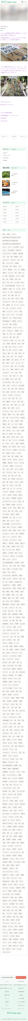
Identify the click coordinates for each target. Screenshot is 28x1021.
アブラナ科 (10, 794)
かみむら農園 (21, 385)
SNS (20, 607)
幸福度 (13, 791)
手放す (15, 810)
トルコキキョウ (6, 372)
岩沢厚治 (15, 807)
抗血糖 (7, 865)
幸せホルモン (21, 388)
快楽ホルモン (5, 810)
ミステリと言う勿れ (6, 382)
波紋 (21, 456)
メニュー (9, 247)
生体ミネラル (22, 710)
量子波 (13, 408)
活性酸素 (16, 331)
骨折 (16, 475)
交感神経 (20, 897)
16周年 (4, 559)
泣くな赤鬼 (13, 604)
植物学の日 (5, 446)
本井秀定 (11, 279)
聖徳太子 (21, 926)
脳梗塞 (14, 530)
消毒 (8, 256)
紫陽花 (8, 569)
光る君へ (12, 514)
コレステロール (6, 533)
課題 (3, 350)
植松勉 (13, 830)
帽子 (16, 273)
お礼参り (8, 652)
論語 (17, 691)
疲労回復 (15, 929)
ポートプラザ (15, 630)
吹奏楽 (4, 527)
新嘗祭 (12, 369)
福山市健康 (5, 781)
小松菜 (4, 405)
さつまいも (20, 849)
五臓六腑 (13, 546)
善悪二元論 (9, 630)
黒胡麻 (20, 614)
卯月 (13, 549)
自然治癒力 (15, 701)
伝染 (20, 833)
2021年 (17, 213)
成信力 (4, 701)
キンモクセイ (5, 492)
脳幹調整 (16, 256)
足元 (19, 923)
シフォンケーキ (17, 395)
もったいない (19, 488)
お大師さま (9, 640)
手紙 (13, 382)
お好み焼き (21, 929)
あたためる (12, 888)
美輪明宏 (4, 807)
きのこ (13, 314)
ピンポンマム (13, 633)
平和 (23, 340)
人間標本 (14, 849)
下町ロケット (19, 830)
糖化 (18, 566)
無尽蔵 (20, 891)
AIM (16, 611)
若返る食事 (11, 675)
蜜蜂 (3, 314)
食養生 (14, 588)
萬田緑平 (15, 942)
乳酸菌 (11, 646)
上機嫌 (10, 939)
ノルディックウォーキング (8, 871)
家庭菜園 (4, 884)
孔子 (22, 546)
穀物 (13, 620)
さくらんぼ (21, 463)
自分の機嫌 (12, 904)
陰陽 (9, 353)
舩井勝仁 (23, 269)
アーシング (15, 440)
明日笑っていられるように (8, 823)
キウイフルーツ (6, 633)
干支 (14, 334)
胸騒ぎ (16, 801)
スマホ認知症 (10, 553)
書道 (9, 456)
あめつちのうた (20, 479)
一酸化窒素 (9, 826)
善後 (20, 611)
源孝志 (12, 881)
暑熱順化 (17, 456)
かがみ (16, 372)
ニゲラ (13, 736)
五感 (12, 360)
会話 (7, 836)
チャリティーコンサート (16, 524)
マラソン (16, 871)
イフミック (5, 685)
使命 (12, 910)
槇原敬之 (16, 646)
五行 (13, 598)
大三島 (22, 562)
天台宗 (23, 617)
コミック (8, 314)
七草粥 (22, 430)
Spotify (10, 617)
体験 (12, 298)
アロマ (21, 256)
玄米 (18, 727)
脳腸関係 (4, 762)
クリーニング (10, 273)
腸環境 (19, 508)
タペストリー (16, 784)
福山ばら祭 (5, 736)
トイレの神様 (21, 366)
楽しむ (12, 379)
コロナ (4, 256)
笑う (18, 643)
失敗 (8, 833)
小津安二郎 (18, 617)
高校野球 (11, 466)
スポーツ (4, 495)
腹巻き (4, 707)
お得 (9, 572)
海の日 (19, 343)
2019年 (17, 216)
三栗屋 (13, 595)
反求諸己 (9, 891)
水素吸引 (10, 681)
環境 (18, 401)
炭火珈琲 (11, 582)
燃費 (12, 295)
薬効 (3, 652)
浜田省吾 (13, 479)
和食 (17, 710)
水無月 (21, 917)
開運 (11, 469)
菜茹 (7, 730)
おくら (17, 759)
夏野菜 (8, 343)
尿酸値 (19, 723)
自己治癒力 (9, 701)
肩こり (4, 469)
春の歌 (14, 723)
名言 (3, 453)
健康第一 (11, 649)
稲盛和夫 (4, 424)
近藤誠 (9, 414)
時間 (16, 379)
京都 (8, 356)
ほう (10, 318)
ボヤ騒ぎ (11, 801)
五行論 (13, 437)
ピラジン (9, 942)
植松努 (4, 833)
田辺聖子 (22, 630)
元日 (12, 511)
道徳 (10, 324)
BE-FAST (19, 530)
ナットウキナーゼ (6, 698)
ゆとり (16, 424)
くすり (13, 430)
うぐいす (16, 469)
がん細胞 (16, 833)
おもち (21, 511)
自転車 (12, 897)
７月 (16, 340)
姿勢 (18, 260)
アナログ (18, 772)
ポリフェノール (14, 923)
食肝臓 (9, 768)
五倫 (17, 904)
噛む (3, 913)
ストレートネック (13, 540)
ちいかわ (13, 949)
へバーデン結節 (19, 314)
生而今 (4, 775)
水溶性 (19, 717)
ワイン (15, 269)
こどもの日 (5, 727)
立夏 (3, 401)
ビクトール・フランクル (14, 417)
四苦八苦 (4, 479)
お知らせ (5, 153)
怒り (24, 752)
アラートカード (6, 556)
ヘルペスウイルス (6, 746)
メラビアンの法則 (16, 862)
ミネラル (4, 269)
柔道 (23, 720)
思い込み (16, 804)
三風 (16, 749)
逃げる (4, 739)
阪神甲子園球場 (6, 604)
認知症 (14, 627)
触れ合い (17, 360)
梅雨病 (4, 459)
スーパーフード (18, 846)
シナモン (23, 446)
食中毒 (8, 910)
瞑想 (16, 388)
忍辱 (3, 595)
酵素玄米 (23, 813)
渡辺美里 (9, 694)
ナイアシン (5, 817)
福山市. (14, 508)
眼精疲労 (20, 855)
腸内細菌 (4, 598)
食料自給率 (5, 804)
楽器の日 (9, 739)
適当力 (21, 421)
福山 (19, 279)
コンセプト (14, 234)
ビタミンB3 (11, 817)
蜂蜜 (16, 279)
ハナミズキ (22, 305)
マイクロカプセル (13, 656)
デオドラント (5, 566)
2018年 (4, 219)
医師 (8, 714)
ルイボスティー (10, 331)
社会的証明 (5, 862)
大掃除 (4, 842)
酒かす (4, 849)
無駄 (3, 836)
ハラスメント (11, 607)
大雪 (7, 649)
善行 (6, 607)
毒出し (20, 537)
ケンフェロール (6, 923)
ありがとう (14, 572)
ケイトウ (4, 945)
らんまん (7, 443)
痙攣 (20, 372)
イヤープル (9, 459)
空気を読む (21, 781)
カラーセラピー (11, 762)
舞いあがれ (21, 427)
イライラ (16, 463)
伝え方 (4, 640)
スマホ (17, 382)
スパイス (17, 276)
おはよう (4, 456)
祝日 (11, 282)
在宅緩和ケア (5, 868)
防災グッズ (15, 578)
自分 (10, 440)
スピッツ (12, 443)
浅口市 (20, 569)
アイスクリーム (9, 472)
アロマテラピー (6, 340)
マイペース (18, 363)
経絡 (16, 707)
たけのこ (20, 553)
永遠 (18, 636)
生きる (12, 421)
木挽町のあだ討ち (6, 881)
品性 (16, 665)
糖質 (3, 865)
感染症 (4, 520)
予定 (7, 308)
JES (13, 289)
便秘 (21, 376)
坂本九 (4, 546)
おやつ (9, 778)
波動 (3, 360)
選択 (14, 337)
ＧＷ (3, 308)
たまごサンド (14, 537)
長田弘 (21, 482)
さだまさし (21, 302)
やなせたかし (21, 907)
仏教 (20, 765)
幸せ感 (12, 340)
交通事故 (10, 643)
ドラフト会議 (18, 492)
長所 (11, 601)
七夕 (19, 340)
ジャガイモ (10, 884)
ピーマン (4, 942)
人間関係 (12, 920)
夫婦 (9, 298)
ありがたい (10, 743)
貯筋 (10, 723)
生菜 (3, 730)
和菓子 (7, 920)
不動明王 (17, 591)
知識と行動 (21, 900)
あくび (18, 546)
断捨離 (18, 736)
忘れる (14, 640)
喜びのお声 (5, 158)
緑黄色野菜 (21, 533)
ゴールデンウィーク (13, 717)
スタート (22, 859)
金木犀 (20, 807)
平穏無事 (16, 624)
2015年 (17, 222)
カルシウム (21, 884)
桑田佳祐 (22, 443)
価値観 (19, 775)
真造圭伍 (4, 678)
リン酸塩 (9, 945)
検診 (3, 797)
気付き (15, 743)
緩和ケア (17, 865)
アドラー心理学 (6, 514)
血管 (9, 511)
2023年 (17, 210)
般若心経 (8, 949)
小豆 (22, 472)
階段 (24, 588)
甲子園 (21, 298)
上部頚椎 (19, 839)
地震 (20, 578)
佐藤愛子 (14, 585)
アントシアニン (9, 913)
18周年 (11, 730)
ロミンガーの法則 (6, 894)
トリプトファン (6, 852)
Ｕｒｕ (8, 537)
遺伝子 (7, 363)
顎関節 (20, 910)
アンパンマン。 (14, 752)
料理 (11, 784)
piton (6, 582)
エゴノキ (19, 308)
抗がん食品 (5, 830)
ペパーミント (5, 376)
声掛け (4, 356)
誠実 (23, 852)
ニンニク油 (18, 289)
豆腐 (10, 736)
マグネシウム (5, 888)
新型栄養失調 (15, 614)
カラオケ (9, 508)
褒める (8, 437)
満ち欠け (9, 427)
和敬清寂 (4, 778)
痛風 (3, 482)
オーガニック (14, 385)
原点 (23, 405)
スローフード (5, 801)
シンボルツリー (13, 308)
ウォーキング (8, 627)
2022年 (4, 213)
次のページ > (23, 136)
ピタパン (4, 388)
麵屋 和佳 (14, 343)
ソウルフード (5, 933)
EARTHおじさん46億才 (17, 318)
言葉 (3, 430)
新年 (23, 508)
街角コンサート (16, 813)
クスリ (13, 414)
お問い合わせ (18, 250)
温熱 (14, 517)
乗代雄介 (18, 549)
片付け (11, 810)
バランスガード (15, 685)
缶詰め (19, 501)
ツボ (20, 704)
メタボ (4, 630)
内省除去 (23, 417)
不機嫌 (22, 636)
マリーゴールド (6, 411)
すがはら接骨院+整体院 (10, 285)
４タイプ (20, 347)
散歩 (7, 279)
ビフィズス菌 (5, 646)
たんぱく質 (22, 624)
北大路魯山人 (17, 894)
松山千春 (15, 459)
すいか (12, 411)
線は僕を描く (15, 939)
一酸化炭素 (18, 888)
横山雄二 (22, 414)
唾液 (8, 520)
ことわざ (4, 511)
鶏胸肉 (20, 701)
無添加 (4, 334)
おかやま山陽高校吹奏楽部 (8, 562)
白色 (17, 762)
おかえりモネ (5, 337)
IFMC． (8, 707)
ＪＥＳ (20, 266)
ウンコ (15, 678)
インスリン (18, 714)
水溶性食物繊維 (6, 720)
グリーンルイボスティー (12, 775)
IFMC (19, 681)
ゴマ (20, 517)
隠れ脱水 (12, 865)
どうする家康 (21, 440)
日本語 (15, 681)
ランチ (4, 826)
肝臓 (19, 707)
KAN (15, 636)
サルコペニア (5, 723)
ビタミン (17, 520)
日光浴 (4, 910)
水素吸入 (20, 913)
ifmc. (10, 685)
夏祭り (17, 598)
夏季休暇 (4, 768)
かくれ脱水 (22, 649)
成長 (3, 920)
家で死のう (12, 868)
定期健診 (4, 508)
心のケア (4, 395)
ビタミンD (14, 739)
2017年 (17, 219)
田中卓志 (21, 933)
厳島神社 (8, 305)
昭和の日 (14, 446)
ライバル (11, 749)
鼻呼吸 (23, 888)
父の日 (4, 569)
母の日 (20, 311)
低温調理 (20, 675)
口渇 (3, 472)
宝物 (3, 784)
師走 (22, 369)
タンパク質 (14, 778)
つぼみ (4, 714)
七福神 (4, 665)
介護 (16, 485)
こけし (17, 595)
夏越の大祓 (10, 463)
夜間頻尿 (20, 836)
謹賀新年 (13, 842)
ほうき (14, 788)
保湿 (17, 704)
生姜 (18, 446)
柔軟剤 (19, 656)
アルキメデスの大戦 (6, 575)
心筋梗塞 (15, 836)
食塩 (17, 672)
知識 (10, 337)
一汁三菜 (4, 611)
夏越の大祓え (14, 575)
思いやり (4, 298)
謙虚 (14, 917)
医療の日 (20, 495)
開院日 (4, 311)
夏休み (21, 350)
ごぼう (4, 878)
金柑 (10, 376)
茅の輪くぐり (21, 746)
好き (11, 836)
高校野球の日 (16, 601)
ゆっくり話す (5, 466)
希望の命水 (10, 269)
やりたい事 (11, 804)
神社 (8, 282)
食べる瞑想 (14, 900)
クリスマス (18, 285)
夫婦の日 (19, 434)
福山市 (4, 234)
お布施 (21, 591)
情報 (13, 398)
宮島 (3, 305)
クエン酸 (12, 704)
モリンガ (15, 327)
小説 (3, 417)
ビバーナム (14, 559)
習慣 (18, 414)
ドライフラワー (10, 659)
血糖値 (4, 437)
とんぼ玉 (17, 298)
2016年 (4, 222)
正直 (3, 855)
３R (14, 488)
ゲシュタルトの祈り (21, 791)
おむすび (11, 624)
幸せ (8, 405)
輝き (11, 636)
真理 (16, 746)
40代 (17, 868)
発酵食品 (8, 401)
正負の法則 (22, 804)
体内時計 (12, 714)
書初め (13, 662)
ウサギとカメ (5, 749)
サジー (20, 688)
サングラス (21, 810)
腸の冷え (17, 936)
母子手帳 (4, 414)
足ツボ (4, 282)
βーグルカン (14, 527)
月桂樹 (10, 289)
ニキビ (4, 343)
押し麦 (19, 720)
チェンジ (12, 363)
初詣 (18, 842)
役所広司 (17, 543)
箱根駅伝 (7, 379)
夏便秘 (20, 575)
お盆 (3, 601)
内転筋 (11, 482)
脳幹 (9, 408)
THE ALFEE (4, 743)
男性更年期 (8, 855)
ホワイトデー (13, 392)
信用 (10, 566)
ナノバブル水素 (15, 569)
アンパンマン (14, 907)
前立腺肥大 (8, 839)
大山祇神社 (17, 562)
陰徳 (16, 553)
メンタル (19, 627)
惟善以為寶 (21, 778)
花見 (3, 549)
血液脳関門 (5, 681)
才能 (16, 910)
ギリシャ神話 (5, 266)
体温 (13, 710)
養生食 (11, 933)
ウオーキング (5, 540)
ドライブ (15, 688)
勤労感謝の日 (15, 427)
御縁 (3, 434)
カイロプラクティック (7, 501)
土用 (10, 446)
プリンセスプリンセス (13, 781)
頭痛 (11, 256)
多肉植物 (21, 646)
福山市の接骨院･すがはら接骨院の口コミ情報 (11, 237)
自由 (9, 295)
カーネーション (6, 636)
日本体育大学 (11, 276)
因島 (3, 279)
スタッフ (22, 247)
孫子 (22, 736)
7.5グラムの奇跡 (10, 665)
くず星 (9, 398)
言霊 (11, 334)
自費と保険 (20, 253)
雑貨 (3, 263)
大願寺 (12, 591)
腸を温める (5, 939)
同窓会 (8, 546)
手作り (8, 385)
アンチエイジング (18, 466)
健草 (7, 784)
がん (11, 833)
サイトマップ (21, 1008)
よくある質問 (15, 247)
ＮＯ (18, 472)
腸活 (15, 794)
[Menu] (25, 1)
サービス (4, 247)
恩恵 (8, 878)
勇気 (11, 405)
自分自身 (12, 691)
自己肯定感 (5, 791)
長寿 (22, 727)
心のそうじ (5, 643)
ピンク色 (21, 801)
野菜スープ (17, 369)
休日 (10, 791)
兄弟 (3, 392)
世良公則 (19, 588)
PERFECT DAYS (11, 543)
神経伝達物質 (5, 517)
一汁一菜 (9, 756)
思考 (10, 347)
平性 (12, 894)
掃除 (18, 640)
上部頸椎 (16, 263)
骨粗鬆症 (8, 360)
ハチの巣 (18, 453)
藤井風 (4, 488)
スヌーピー (15, 347)
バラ (19, 733)
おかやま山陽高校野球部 (7, 765)
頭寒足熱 (15, 826)
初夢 (10, 662)
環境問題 (8, 504)
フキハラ (21, 881)
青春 (12, 456)
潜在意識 (10, 434)
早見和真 (23, 566)
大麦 (15, 720)
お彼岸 (22, 276)
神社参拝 (13, 504)
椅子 (22, 260)
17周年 (22, 730)
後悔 (21, 759)
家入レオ (13, 453)
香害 (22, 401)
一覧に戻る (14, 136)
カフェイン (21, 459)
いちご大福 (10, 395)
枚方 (16, 366)
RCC (15, 434)
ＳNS (17, 607)
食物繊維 (4, 463)
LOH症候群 (14, 855)
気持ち (20, 353)
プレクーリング (6, 759)
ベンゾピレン (5, 656)
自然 (10, 350)
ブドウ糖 (16, 817)
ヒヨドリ (17, 408)
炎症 (16, 733)
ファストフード (15, 797)
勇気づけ (22, 945)
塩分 (13, 672)
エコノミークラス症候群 (7, 688)
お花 (10, 549)
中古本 (14, 566)
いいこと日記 (16, 282)
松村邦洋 (17, 514)
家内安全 (17, 649)
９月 (12, 353)
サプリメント (19, 504)
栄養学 (9, 598)
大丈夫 (21, 437)
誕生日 (20, 273)
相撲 (6, 276)
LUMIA (4, 917)
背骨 (10, 266)
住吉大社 (12, 556)
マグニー (20, 327)
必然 (18, 788)
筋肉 (7, 482)
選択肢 (7, 691)
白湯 (16, 823)
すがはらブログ (6, 155)
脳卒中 (10, 530)
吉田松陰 (15, 891)
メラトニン (14, 401)
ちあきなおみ (16, 730)
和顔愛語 (15, 765)
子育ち (17, 437)
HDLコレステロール (6, 952)
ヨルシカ (12, 533)
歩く (3, 627)
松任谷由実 (12, 492)
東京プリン (18, 820)
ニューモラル (5, 324)
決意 (18, 662)
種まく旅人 (5, 530)
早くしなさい (10, 926)
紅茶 (3, 369)
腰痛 (21, 595)
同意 (16, 411)
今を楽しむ (8, 907)
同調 (17, 881)
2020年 (4, 216)
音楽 (11, 292)
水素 (19, 678)
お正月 (16, 511)
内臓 (3, 450)
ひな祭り (4, 295)
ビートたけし (12, 772)
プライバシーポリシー (7, 253)
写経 (3, 949)
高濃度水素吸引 (15, 768)
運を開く (12, 875)
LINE (10, 517)
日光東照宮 (19, 334)
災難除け (22, 842)
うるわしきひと (6, 733)
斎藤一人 (4, 572)
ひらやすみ (10, 678)
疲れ (16, 897)
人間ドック (8, 797)
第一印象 (17, 920)
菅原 (16, 295)
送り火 (7, 601)
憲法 (10, 900)
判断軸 (10, 862)
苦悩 (7, 417)
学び (17, 398)
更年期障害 (14, 498)
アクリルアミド (15, 652)
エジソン (15, 501)
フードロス (5, 710)
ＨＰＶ (15, 356)
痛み (13, 302)
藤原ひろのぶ (5, 318)
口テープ (12, 520)
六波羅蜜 (8, 595)
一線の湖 (22, 939)
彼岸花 (4, 485)
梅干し (22, 282)
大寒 (3, 649)
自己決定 (9, 495)
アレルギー (16, 482)
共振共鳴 (17, 698)
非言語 (23, 862)
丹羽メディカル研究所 (7, 327)
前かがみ (4, 794)
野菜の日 (23, 604)
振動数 (12, 698)
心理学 (15, 405)
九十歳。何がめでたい (7, 588)
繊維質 (21, 424)
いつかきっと (15, 694)
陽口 (8, 469)
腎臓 (3, 839)
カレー (21, 331)
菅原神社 (4, 408)
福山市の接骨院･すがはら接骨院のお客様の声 (11, 244)
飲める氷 (12, 759)
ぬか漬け (17, 875)
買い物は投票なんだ (6, 321)
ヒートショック (6, 366)
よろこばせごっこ (6, 752)
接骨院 (8, 234)
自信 (10, 830)
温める (4, 427)
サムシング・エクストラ (15, 852)
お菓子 (4, 385)
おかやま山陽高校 (6, 524)
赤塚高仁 (4, 273)
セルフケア (12, 859)
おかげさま (8, 430)
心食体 (18, 604)
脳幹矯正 (14, 839)
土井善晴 (4, 756)
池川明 (7, 392)
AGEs (24, 578)
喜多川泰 (16, 933)
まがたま (4, 353)
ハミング (4, 891)
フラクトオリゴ (14, 878)
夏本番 (4, 578)
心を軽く (9, 929)
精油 (18, 337)
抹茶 (11, 720)
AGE (15, 675)
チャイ (7, 369)
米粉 (19, 379)
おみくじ (4, 846)
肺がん (4, 659)
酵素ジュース (15, 945)
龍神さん (15, 266)
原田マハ (16, 884)
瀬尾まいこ (23, 543)
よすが (4, 537)
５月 (20, 398)
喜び (9, 479)
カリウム (8, 559)
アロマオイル (13, 260)
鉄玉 (19, 823)
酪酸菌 (22, 875)
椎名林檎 (4, 553)
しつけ (12, 372)
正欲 (3, 498)
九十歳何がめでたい (18, 582)
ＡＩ (18, 376)
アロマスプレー (6, 260)
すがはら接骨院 (11, 250)
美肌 (3, 691)
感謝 (16, 353)
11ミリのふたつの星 (6, 669)
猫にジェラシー (11, 611)
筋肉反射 (15, 450)
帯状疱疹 (20, 743)
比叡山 (9, 614)
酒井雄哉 (4, 614)
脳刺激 (7, 591)
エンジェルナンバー (6, 302)
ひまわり (20, 942)
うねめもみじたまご (18, 292)
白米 (15, 727)
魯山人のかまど (6, 897)
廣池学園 (14, 321)
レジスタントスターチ (7, 788)
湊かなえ (9, 849)
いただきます (10, 846)
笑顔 (9, 388)
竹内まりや (5, 617)
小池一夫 (11, 485)
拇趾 (12, 707)
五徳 (20, 691)
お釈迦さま (9, 917)
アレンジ (4, 398)
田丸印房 (20, 356)
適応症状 (15, 253)
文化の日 (4, 820)
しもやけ (4, 292)
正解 (12, 746)
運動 (19, 485)
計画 (8, 488)
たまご (23, 530)
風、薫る (21, 904)
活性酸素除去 (5, 772)
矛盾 (18, 392)
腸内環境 (20, 527)
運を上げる (5, 662)
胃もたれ (4, 475)
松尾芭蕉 (17, 421)
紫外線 (15, 913)
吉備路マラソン (6, 875)
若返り (8, 527)
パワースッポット (9, 263)
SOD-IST (4, 331)
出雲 (11, 356)
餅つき (23, 289)
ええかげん (15, 756)
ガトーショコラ (22, 450)
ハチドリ (16, 311)
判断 (3, 440)
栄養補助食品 (5, 624)
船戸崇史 (15, 324)
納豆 (15, 472)
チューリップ (9, 311)
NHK (3, 907)
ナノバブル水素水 (19, 556)
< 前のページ (4, 136)
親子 (3, 504)
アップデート (5, 904)
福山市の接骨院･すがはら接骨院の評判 (10, 240)
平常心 (23, 772)
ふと (19, 405)
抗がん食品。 (21, 826)
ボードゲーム (15, 350)
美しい (12, 733)
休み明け (10, 727)
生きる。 (9, 807)
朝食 (21, 817)
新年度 (17, 443)
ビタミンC (13, 820)
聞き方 (16, 926)
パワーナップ (8, 450)
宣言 (9, 424)
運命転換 (20, 739)
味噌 (23, 343)
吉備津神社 (5, 289)
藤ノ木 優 (19, 794)
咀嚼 (3, 591)
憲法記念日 (5, 900)
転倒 (12, 475)
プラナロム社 (5, 620)
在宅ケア (8, 498)
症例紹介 (5, 160)
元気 (9, 475)
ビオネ (20, 878)
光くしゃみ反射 (6, 813)
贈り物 (17, 859)
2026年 (4, 206)
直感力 (22, 411)
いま (12, 424)
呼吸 (6, 347)
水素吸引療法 (5, 859)
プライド (4, 929)
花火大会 (22, 598)
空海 (17, 533)
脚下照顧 (4, 926)
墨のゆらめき (22, 672)
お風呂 (12, 366)
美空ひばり (20, 498)
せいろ (20, 652)
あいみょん (9, 578)
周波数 (22, 698)
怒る (20, 752)
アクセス (4, 250)
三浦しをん (5, 675)
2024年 (4, 210)
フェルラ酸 (12, 936)
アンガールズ (5, 936)
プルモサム (17, 659)
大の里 (19, 540)
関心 (17, 917)
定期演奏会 (19, 669)
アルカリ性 (19, 949)
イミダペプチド (6, 704)
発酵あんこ (5, 543)
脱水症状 (21, 469)
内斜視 (20, 665)
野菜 (10, 710)
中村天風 (8, 453)
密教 (3, 363)
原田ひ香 (4, 694)
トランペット (5, 672)
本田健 (22, 392)
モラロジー (20, 321)
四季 (20, 620)
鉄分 (23, 823)
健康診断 (13, 669)
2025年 (17, 206)
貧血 (19, 475)
